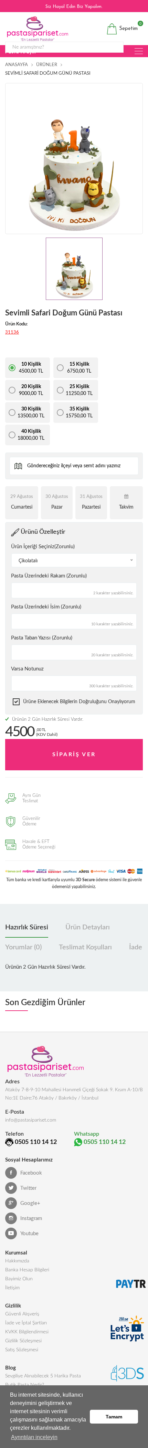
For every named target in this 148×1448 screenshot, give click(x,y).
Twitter (28, 1188)
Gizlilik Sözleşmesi (23, 1340)
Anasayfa (16, 65)
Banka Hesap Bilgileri (27, 1270)
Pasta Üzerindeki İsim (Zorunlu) (46, 607)
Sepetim (127, 27)
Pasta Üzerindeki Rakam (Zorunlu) (49, 576)
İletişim (12, 1287)
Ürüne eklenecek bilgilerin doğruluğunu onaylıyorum (79, 701)
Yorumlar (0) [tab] (23, 947)
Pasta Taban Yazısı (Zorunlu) (41, 637)
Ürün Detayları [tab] (87, 927)
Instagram (31, 1218)
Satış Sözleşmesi (21, 1349)
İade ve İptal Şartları (26, 1323)
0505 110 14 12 (36, 1142)
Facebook (31, 1173)
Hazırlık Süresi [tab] (26, 927)
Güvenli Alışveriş (22, 1314)
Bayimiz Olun (19, 1279)
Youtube (29, 1233)
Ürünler (46, 65)
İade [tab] (135, 947)
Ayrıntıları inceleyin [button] (34, 1437)
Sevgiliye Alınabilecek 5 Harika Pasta (43, 1376)
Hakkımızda (17, 1261)
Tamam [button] (114, 1416)
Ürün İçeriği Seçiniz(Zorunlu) (43, 546)
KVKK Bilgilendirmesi (27, 1332)
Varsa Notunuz (27, 668)
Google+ (30, 1203)
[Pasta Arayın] (139, 51)
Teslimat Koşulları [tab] (85, 947)
